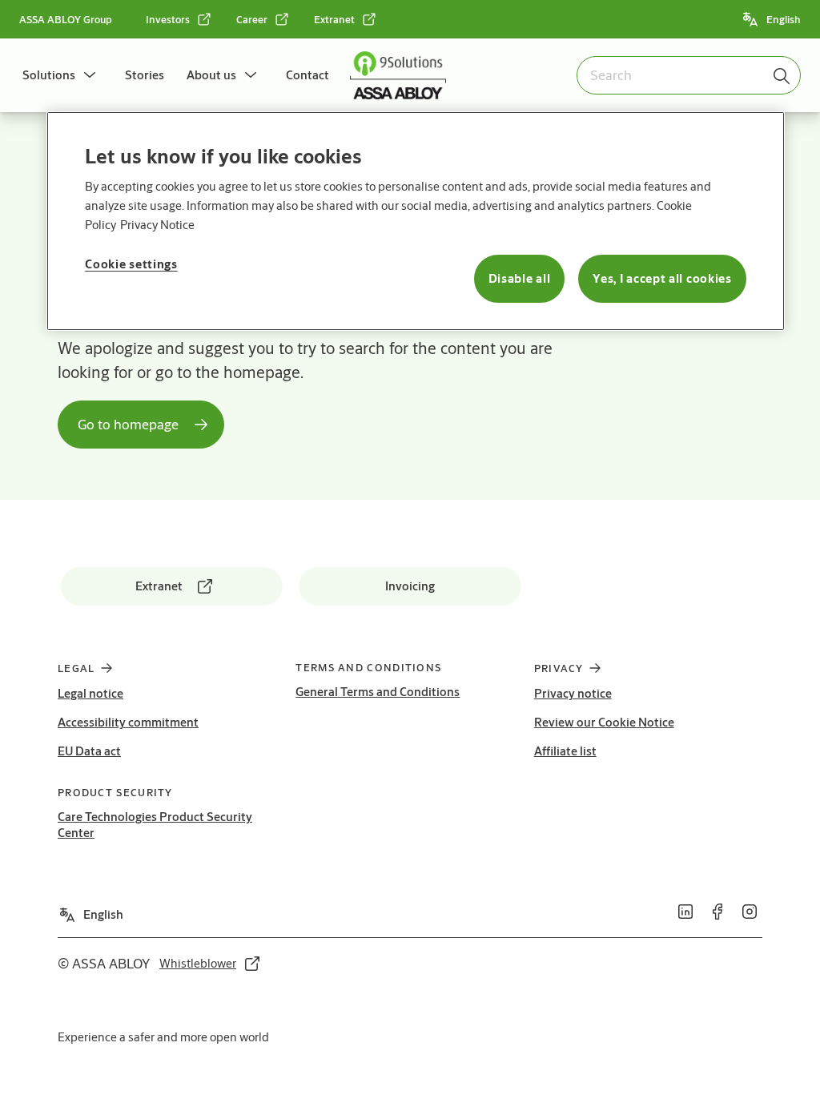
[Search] (782, 75)
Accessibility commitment (128, 722)
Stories (144, 75)
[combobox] (689, 75)
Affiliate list (565, 751)
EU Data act (89, 751)
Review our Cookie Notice (604, 722)
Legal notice (90, 693)
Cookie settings (131, 264)
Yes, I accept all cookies (662, 278)
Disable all (519, 278)
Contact (307, 75)
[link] (179, 19)
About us (211, 75)
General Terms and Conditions (377, 691)
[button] (89, 75)
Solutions (48, 75)
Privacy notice (573, 693)
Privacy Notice (157, 224)
